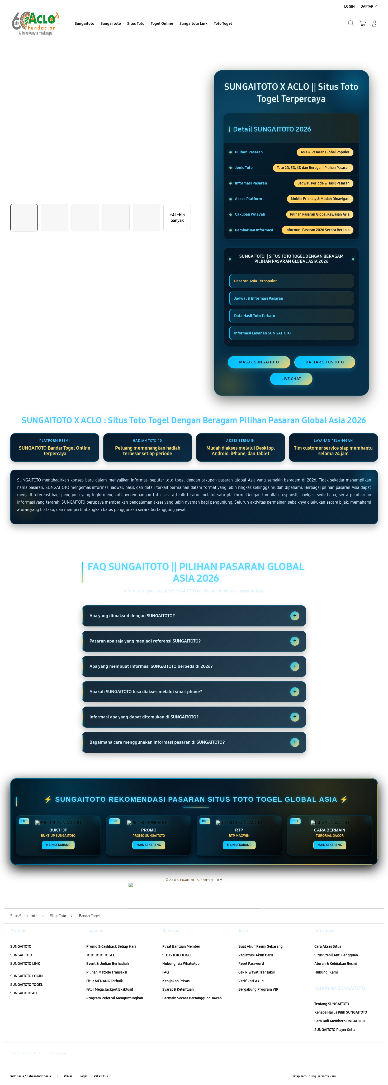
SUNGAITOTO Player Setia (334, 1030)
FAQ (165, 972)
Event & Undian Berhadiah (107, 963)
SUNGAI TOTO (21, 955)
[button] (362, 23)
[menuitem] (84, 24)
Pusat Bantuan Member (181, 946)
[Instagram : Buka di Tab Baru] (364, 1076)
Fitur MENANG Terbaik (104, 981)
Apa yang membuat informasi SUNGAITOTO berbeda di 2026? (192, 666)
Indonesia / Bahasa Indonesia (30, 1076)
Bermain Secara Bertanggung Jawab (192, 998)
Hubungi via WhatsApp (181, 963)
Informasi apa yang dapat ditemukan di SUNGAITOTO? (192, 716)
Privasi (68, 1076)
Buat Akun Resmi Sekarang (260, 946)
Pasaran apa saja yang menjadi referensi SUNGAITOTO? (192, 641)
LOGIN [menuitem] (349, 6)
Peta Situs (101, 1076)
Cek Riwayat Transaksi (256, 972)
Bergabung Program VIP (258, 989)
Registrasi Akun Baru (255, 955)
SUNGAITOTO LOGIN (26, 976)
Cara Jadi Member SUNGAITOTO (339, 1021)
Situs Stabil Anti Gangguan (336, 955)
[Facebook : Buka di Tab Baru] (343, 1076)
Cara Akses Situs (327, 946)
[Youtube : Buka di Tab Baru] (374, 1076)
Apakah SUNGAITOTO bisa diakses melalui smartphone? (192, 691)
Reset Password (251, 963)
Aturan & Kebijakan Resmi (335, 963)
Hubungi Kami (326, 972)
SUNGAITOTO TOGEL (26, 984)
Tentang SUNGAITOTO (331, 1004)
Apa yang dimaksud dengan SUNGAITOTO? (192, 615)
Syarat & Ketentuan (178, 989)
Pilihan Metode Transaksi (106, 972)
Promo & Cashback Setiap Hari (111, 946)
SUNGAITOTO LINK (25, 963)
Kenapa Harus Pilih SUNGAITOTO (340, 1012)
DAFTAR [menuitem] (367, 6)
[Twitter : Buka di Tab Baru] (354, 1076)
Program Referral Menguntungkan (114, 998)
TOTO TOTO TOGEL (100, 955)
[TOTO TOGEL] (35, 23)
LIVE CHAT (291, 378)
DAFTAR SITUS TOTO (325, 362)
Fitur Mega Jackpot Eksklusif (109, 989)
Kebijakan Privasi (176, 981)
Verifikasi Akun (251, 981)
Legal (83, 1076)
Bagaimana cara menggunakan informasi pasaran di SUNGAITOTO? (192, 742)
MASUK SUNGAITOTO (259, 362)
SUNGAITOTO (20, 946)
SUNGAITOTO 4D (23, 993)
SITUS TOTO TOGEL (177, 955)
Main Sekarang (58, 845)
